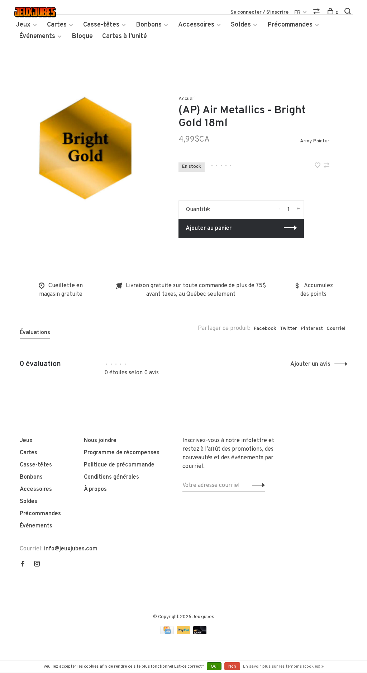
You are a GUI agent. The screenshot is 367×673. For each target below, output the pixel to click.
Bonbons (149, 25)
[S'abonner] (256, 485)
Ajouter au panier (209, 228)
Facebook (265, 329)
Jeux (23, 25)
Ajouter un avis (310, 364)
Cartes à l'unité (124, 36)
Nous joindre (100, 440)
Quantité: (198, 209)
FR (297, 12)
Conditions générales (111, 477)
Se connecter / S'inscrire (259, 12)
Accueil (186, 99)
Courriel (336, 329)
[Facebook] (22, 564)
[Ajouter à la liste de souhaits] (318, 166)
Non (232, 666)
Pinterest (312, 329)
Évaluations (35, 332)
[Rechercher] (348, 13)
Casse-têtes (101, 25)
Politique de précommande (119, 465)
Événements (37, 36)
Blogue (82, 36)
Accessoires (196, 25)
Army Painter (314, 141)
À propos (95, 489)
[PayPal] (184, 632)
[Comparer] (317, 13)
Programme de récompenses (121, 452)
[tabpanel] (85, 147)
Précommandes (290, 25)
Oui (214, 666)
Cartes (57, 25)
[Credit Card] (168, 632)
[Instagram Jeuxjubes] (37, 564)
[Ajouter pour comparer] (326, 166)
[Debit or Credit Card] (199, 632)
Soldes (241, 25)
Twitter (288, 329)
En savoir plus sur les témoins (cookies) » (283, 666)
